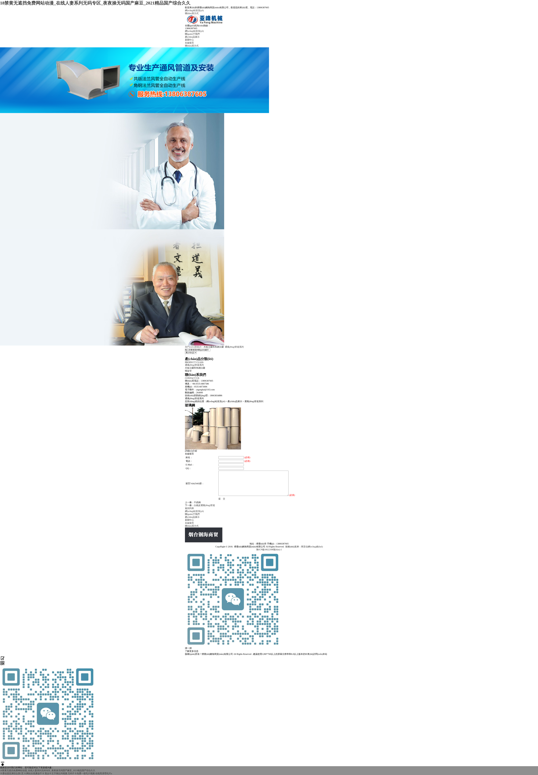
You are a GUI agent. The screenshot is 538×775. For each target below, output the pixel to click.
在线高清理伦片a (103, 773)
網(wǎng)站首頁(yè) (194, 10)
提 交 (221, 499)
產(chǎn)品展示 (192, 37)
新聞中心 (189, 40)
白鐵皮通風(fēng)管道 (204, 505)
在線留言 (189, 43)
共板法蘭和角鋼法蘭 (214, 347)
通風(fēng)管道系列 (234, 347)
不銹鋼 (197, 502)
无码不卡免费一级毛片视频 (81, 773)
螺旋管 (188, 371)
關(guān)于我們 (192, 34)
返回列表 (189, 508)
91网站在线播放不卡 (34, 773)
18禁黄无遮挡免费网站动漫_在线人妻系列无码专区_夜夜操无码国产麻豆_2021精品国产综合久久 (95, 2)
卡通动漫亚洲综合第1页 (12, 773)
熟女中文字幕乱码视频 (56, 773)
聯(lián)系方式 (192, 13)
